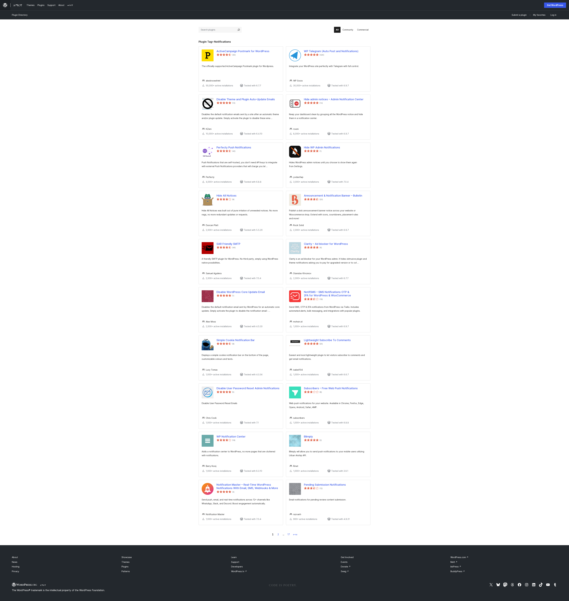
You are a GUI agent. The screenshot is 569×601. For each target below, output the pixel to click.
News (14, 562)
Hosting (15, 566)
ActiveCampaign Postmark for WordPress (242, 51)
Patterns (126, 571)
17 (288, 534)
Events (344, 562)
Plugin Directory (20, 15)
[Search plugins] (239, 30)
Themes (126, 562)
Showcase (127, 557)
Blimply (308, 436)
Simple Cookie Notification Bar (235, 340)
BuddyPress (457, 571)
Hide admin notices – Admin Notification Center (333, 99)
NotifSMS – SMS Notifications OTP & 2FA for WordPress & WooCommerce (327, 293)
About (15, 557)
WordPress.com (459, 557)
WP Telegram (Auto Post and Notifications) (331, 51)
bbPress (455, 566)
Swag (345, 571)
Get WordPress (555, 5)
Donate (346, 566)
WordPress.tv (239, 571)
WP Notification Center (231, 436)
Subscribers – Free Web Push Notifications (331, 388)
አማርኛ (43, 585)
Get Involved (347, 557)
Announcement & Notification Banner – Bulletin (333, 195)
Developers (237, 566)
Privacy (15, 571)
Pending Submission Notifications (325, 484)
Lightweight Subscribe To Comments (327, 340)
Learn (234, 557)
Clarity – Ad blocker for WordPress (326, 243)
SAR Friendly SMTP (228, 243)
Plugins (125, 566)
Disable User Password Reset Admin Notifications (247, 388)
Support (235, 562)
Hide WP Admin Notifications (322, 147)
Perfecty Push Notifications (233, 147)
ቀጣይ (295, 534)
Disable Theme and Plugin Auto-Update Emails (245, 99)
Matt (453, 562)
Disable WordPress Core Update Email (240, 292)
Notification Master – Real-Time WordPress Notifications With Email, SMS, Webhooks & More (247, 486)
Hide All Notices (226, 195)
